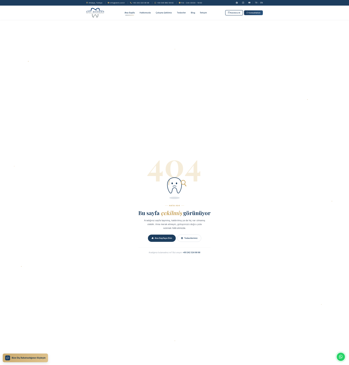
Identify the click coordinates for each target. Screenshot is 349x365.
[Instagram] (243, 2)
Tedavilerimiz (191, 238)
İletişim (203, 12)
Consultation (254, 13)
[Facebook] (237, 2)
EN (261, 3)
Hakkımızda (145, 12)
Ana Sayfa (130, 12)
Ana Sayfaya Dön (163, 238)
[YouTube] (249, 2)
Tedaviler (181, 12)
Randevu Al (235, 13)
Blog (193, 12)
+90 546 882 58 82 (165, 3)
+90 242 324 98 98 (141, 3)
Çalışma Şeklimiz (164, 12)
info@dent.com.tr (117, 3)
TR (256, 3)
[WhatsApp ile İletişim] (341, 357)
